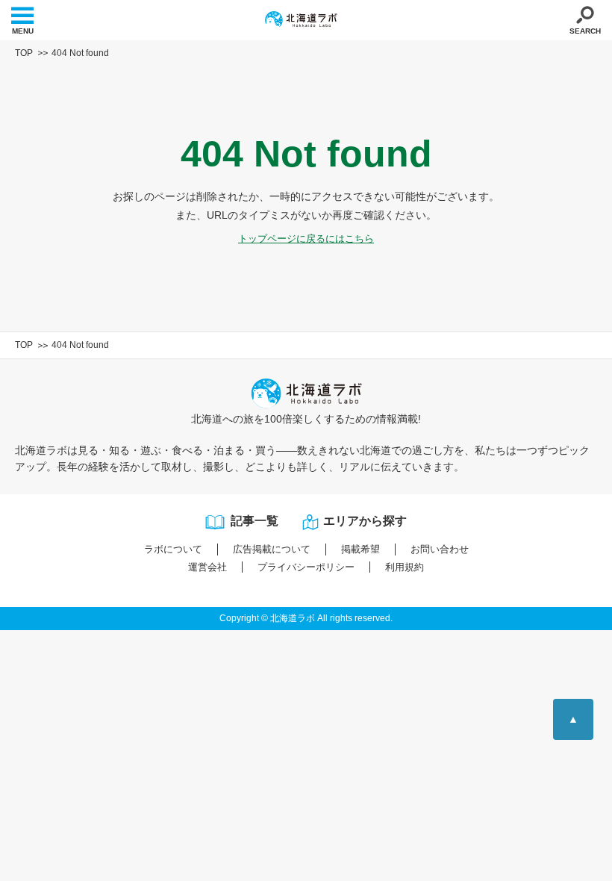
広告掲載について (271, 549)
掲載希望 (360, 549)
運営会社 (207, 567)
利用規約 (404, 567)
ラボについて (173, 549)
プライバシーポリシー (306, 567)
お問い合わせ (439, 549)
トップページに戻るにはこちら (306, 238)
